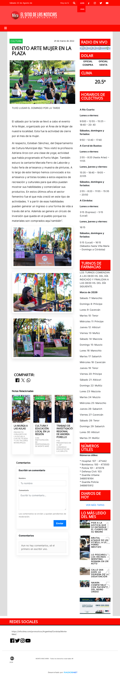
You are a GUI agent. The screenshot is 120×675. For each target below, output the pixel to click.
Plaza (63, 34)
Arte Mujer (37, 34)
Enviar (59, 523)
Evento (51, 34)
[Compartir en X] (23, 380)
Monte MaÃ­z (81, 34)
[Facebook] (88, 3)
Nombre (22, 478)
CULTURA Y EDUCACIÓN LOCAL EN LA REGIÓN (42, 430)
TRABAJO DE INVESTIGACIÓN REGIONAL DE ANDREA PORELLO (63, 431)
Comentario (24, 490)
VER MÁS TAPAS (95, 505)
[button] (74, 3)
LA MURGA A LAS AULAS (21, 427)
